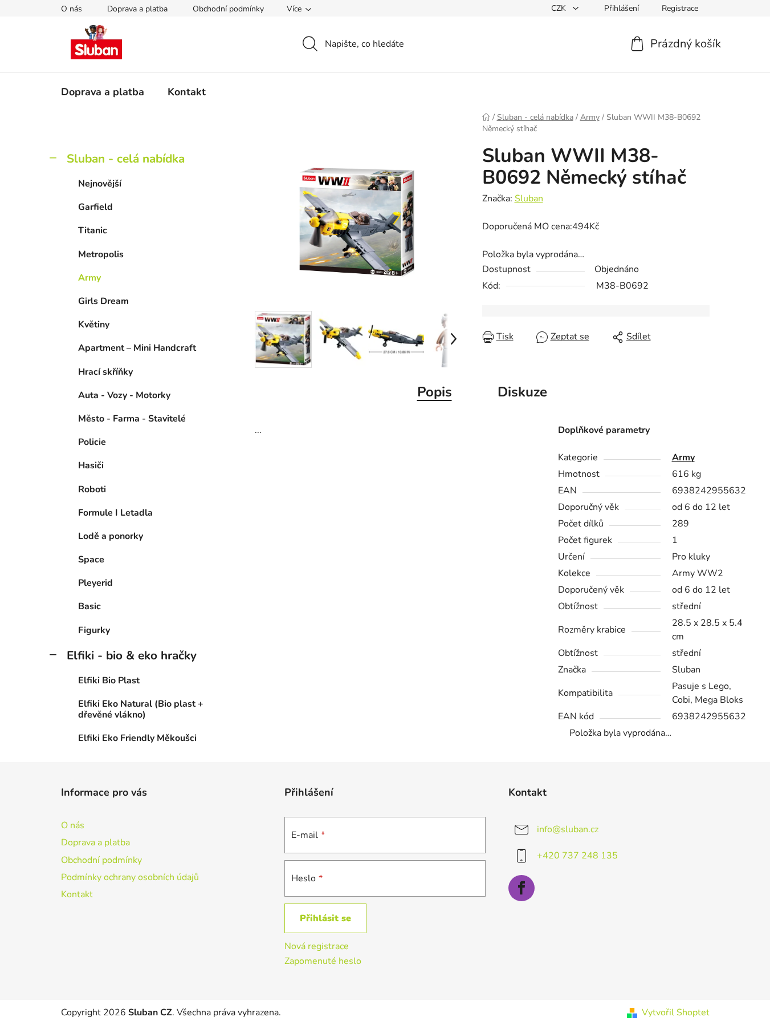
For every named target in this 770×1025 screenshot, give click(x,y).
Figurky (94, 630)
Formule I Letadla (115, 513)
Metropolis (101, 254)
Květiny (93, 324)
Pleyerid (95, 583)
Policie (92, 442)
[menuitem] (103, 91)
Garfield (95, 207)
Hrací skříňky (105, 372)
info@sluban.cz (567, 829)
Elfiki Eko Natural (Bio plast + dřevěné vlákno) (140, 709)
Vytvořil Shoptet (676, 1012)
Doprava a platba (137, 8)
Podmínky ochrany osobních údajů (130, 877)
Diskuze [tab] (522, 392)
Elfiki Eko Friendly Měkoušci (137, 738)
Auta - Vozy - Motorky (124, 395)
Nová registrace (316, 946)
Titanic (92, 230)
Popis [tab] (434, 392)
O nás (71, 8)
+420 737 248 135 (577, 855)
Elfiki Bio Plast (109, 680)
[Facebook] (521, 888)
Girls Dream (103, 301)
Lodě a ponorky (110, 536)
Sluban (529, 198)
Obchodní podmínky (228, 8)
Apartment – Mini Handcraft (137, 348)
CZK (559, 8)
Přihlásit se (325, 918)
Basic (89, 606)
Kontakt (77, 894)
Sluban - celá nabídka (126, 159)
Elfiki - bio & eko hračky (132, 655)
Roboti (92, 489)
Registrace (680, 8)
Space (91, 559)
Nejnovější (99, 183)
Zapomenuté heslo (322, 961)
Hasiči (91, 465)
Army (89, 278)
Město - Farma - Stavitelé (132, 418)
